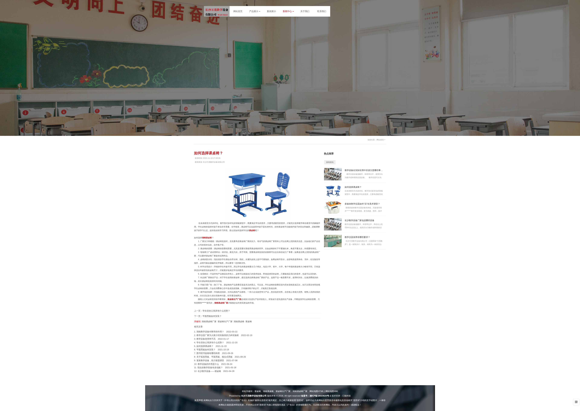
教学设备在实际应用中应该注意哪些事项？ (364, 170)
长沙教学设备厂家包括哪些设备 (359, 220)
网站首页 (237, 11)
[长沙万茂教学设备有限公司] (217, 12)
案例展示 (271, 11)
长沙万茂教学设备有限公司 (254, 396)
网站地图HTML (316, 391)
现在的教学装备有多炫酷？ (210, 367)
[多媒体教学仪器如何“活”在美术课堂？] (333, 207)
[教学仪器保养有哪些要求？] (333, 241)
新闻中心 (287, 11)
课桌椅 (248, 321)
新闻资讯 (330, 162)
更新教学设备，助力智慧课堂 (210, 360)
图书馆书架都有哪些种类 (208, 353)
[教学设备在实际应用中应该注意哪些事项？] (333, 174)
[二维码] (576, 402)
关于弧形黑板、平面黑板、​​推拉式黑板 (214, 357)
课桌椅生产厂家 (225, 321)
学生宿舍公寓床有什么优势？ (216, 311)
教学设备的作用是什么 (208, 364)
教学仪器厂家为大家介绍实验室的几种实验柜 (218, 335)
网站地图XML (331, 391)
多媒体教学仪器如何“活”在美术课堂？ (362, 204)
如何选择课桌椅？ (205, 346)
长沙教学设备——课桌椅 (209, 371)
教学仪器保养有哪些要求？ (357, 237)
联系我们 (321, 11)
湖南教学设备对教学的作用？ (210, 331)
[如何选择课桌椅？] (333, 191)
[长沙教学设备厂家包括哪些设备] (333, 224)
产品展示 (253, 11)
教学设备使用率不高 (206, 339)
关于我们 (304, 11)
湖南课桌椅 (239, 321)
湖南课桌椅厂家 (209, 321)
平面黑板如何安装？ (212, 316)
